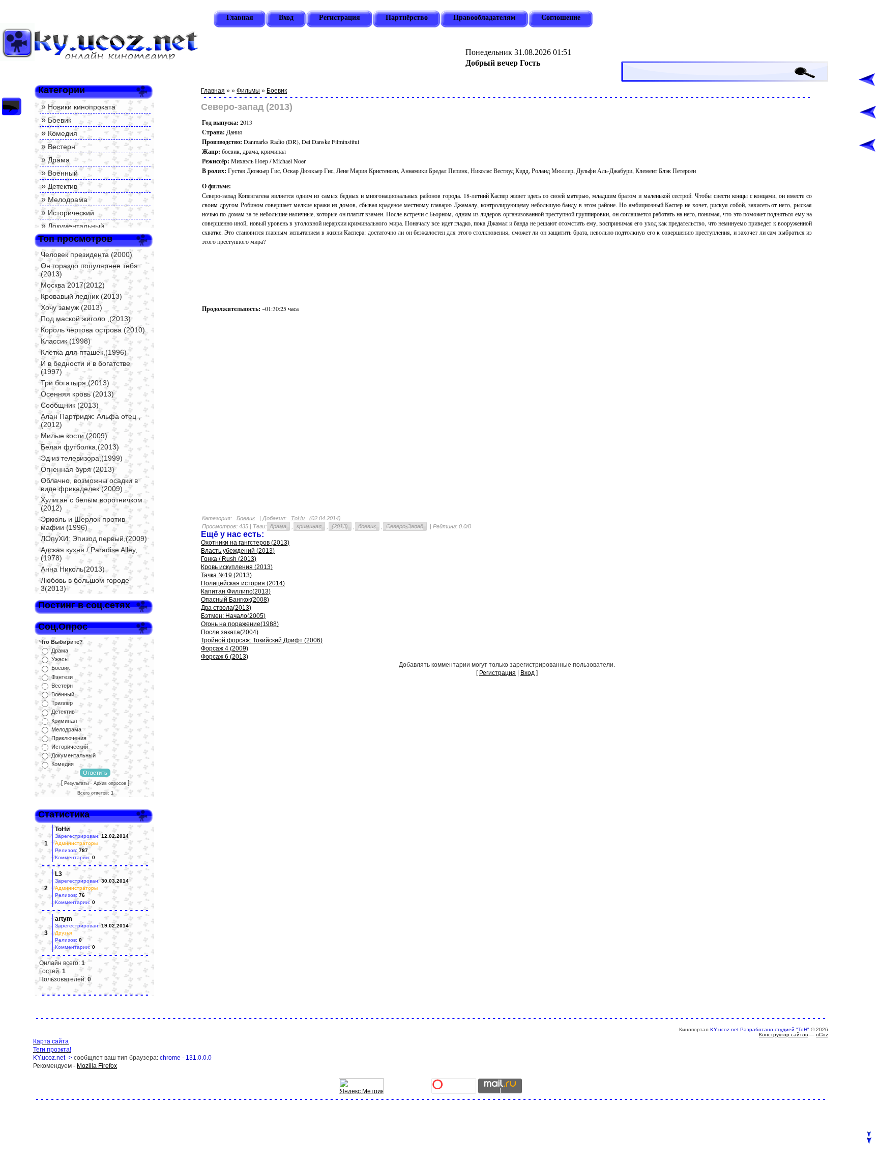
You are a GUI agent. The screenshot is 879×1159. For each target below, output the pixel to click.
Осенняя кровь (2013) (77, 394)
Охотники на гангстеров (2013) (245, 542)
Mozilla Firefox (97, 1065)
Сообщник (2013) (70, 405)
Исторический (71, 213)
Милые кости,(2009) (74, 436)
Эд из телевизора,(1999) (82, 458)
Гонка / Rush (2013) (228, 558)
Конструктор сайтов (783, 1034)
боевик (367, 526)
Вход (527, 672)
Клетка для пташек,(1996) (84, 352)
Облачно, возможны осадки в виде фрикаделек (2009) (89, 484)
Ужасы (60, 659)
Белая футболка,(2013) (80, 447)
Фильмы (248, 90)
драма (278, 526)
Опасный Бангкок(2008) (235, 599)
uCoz (822, 1034)
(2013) (340, 526)
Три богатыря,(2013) (75, 383)
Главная (213, 90)
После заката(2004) (229, 632)
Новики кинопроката (81, 107)
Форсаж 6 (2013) (224, 656)
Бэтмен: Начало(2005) (233, 615)
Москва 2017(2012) (73, 285)
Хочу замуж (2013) (71, 307)
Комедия (62, 133)
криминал (309, 526)
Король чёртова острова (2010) (93, 330)
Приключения (68, 738)
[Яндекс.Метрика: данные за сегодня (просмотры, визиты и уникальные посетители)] (361, 1086)
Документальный (76, 226)
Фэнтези (62, 677)
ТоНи (298, 518)
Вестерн (61, 147)
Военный (63, 173)
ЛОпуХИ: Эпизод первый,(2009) (94, 538)
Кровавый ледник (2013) (81, 296)
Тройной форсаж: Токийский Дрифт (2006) (262, 640)
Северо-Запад (404, 526)
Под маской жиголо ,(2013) (86, 319)
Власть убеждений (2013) (238, 550)
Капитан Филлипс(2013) (236, 591)
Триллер (62, 703)
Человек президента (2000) (86, 254)
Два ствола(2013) (226, 607)
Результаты (76, 783)
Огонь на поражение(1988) (240, 624)
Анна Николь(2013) (73, 569)
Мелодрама (67, 199)
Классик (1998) (66, 341)
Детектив (62, 186)
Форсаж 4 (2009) (224, 648)
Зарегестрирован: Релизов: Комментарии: (92, 843)
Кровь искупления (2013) (237, 567)
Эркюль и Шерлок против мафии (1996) (83, 523)
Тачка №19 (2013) (226, 575)
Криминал (64, 721)
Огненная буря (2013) (77, 469)
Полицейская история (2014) (243, 583)
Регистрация (497, 672)
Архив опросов (110, 783)
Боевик (59, 120)
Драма (59, 160)
